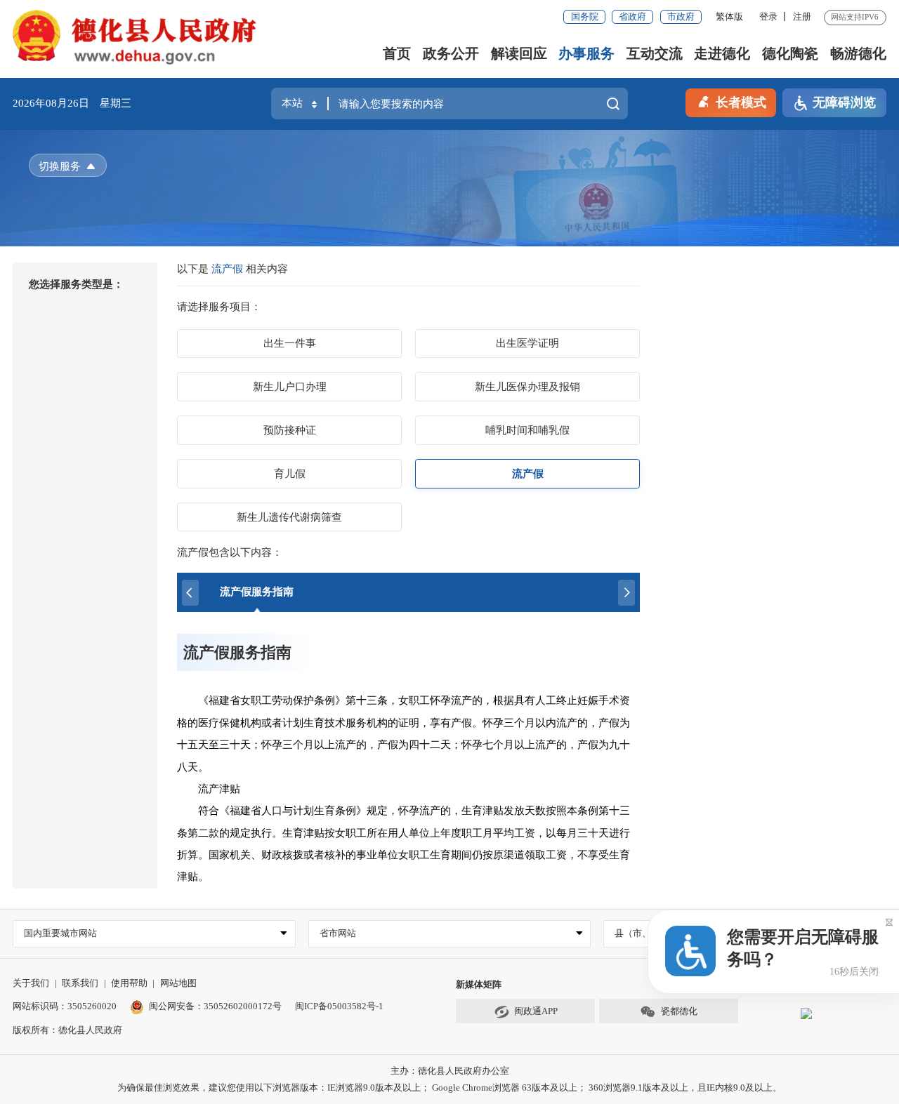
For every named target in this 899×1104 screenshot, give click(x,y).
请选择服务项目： (219, 306)
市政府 (681, 16)
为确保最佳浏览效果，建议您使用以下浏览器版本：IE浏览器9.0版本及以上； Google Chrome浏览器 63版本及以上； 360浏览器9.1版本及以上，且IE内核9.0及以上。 (449, 1087)
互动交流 (654, 53)
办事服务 (586, 53)
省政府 (632, 16)
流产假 (228, 268)
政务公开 (451, 53)
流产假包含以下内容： (229, 552)
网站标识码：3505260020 (65, 1006)
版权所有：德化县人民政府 (67, 1030)
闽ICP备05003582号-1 (339, 1006)
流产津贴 (210, 788)
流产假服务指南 (237, 652)
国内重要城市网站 (60, 933)
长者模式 (741, 102)
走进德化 (722, 53)
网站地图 (178, 983)
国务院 (584, 16)
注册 (802, 16)
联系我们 (80, 983)
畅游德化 (858, 53)
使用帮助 (129, 983)
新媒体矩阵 (478, 984)
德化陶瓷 (790, 53)
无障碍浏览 (844, 102)
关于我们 (31, 983)
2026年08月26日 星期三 (72, 103)
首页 (397, 53)
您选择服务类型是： (76, 284)
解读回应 (519, 53)
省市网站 (338, 933)
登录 (768, 16)
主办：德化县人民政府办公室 (450, 1070)
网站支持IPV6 (855, 17)
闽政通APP (536, 1011)
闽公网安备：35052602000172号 (215, 1006)
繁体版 (729, 16)
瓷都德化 (679, 1011)
